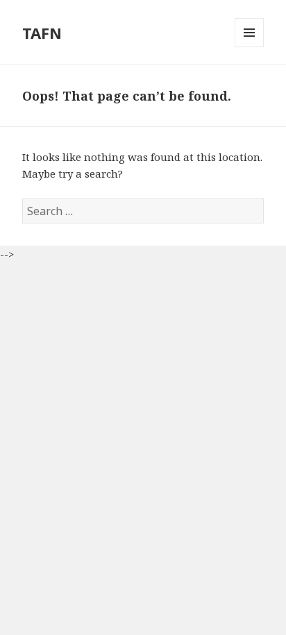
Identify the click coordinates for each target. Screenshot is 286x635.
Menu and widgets (249, 46)
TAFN (42, 32)
